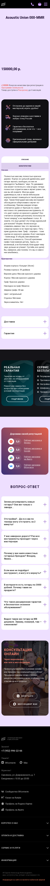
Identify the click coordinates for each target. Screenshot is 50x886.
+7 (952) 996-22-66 (11, 750)
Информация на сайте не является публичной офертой (24, 880)
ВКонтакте (10, 763)
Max (26, 763)
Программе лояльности (12, 87)
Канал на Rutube (13, 797)
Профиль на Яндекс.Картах (18, 803)
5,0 (17, 466)
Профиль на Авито (14, 810)
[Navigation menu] (45, 4)
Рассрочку (23, 90)
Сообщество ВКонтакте (17, 791)
